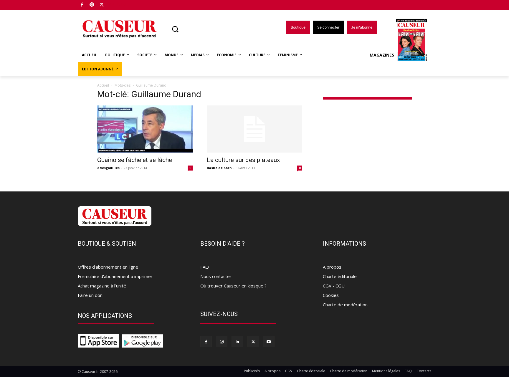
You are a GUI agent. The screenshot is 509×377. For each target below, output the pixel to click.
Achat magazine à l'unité (102, 286)
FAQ (204, 267)
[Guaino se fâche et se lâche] (145, 129)
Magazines (382, 55)
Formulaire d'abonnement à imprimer (115, 276)
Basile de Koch (219, 168)
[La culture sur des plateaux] (254, 129)
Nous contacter (216, 276)
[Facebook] (82, 5)
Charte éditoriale (340, 276)
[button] (175, 29)
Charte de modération (345, 304)
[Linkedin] (237, 341)
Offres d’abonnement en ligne (108, 267)
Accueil (103, 85)
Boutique (116, 3)
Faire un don (90, 295)
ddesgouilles (108, 168)
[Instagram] (221, 341)
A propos (332, 267)
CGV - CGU (334, 286)
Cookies (331, 295)
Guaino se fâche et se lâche (134, 159)
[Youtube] (269, 341)
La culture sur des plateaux (243, 159)
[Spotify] (92, 5)
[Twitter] (101, 5)
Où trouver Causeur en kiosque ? (233, 286)
